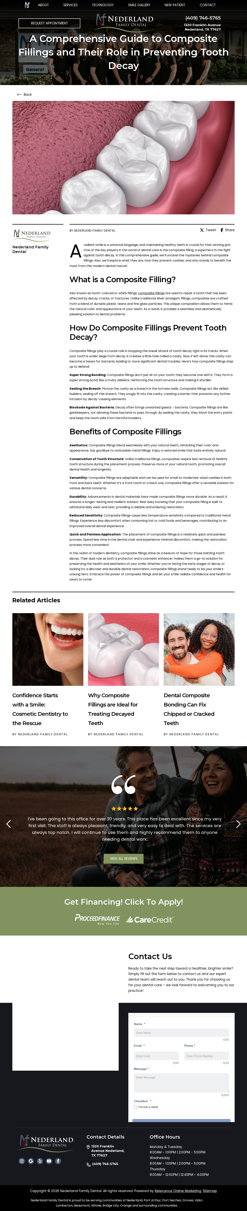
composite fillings (151, 293)
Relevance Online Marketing (178, 1191)
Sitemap (210, 1191)
